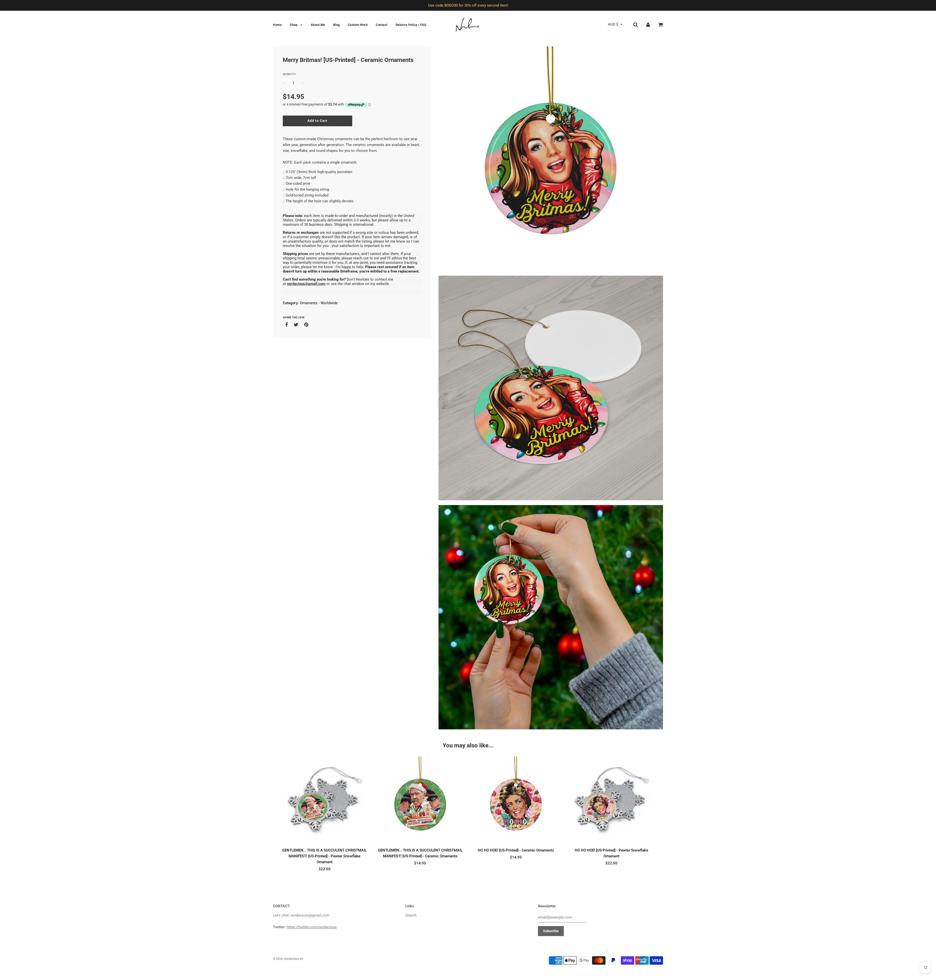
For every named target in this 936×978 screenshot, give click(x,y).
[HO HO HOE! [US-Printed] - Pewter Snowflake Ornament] (611, 800)
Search (411, 915)
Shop (294, 25)
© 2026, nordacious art (288, 958)
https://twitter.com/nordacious (312, 927)
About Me (318, 25)
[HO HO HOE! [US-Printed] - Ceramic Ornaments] (516, 800)
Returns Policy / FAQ (411, 25)
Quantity (289, 74)
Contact (382, 25)
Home (277, 25)
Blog (336, 25)
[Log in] (648, 24)
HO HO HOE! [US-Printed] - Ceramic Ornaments (516, 850)
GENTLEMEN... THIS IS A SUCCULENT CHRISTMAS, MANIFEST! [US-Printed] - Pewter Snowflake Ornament (324, 856)
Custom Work (358, 25)
